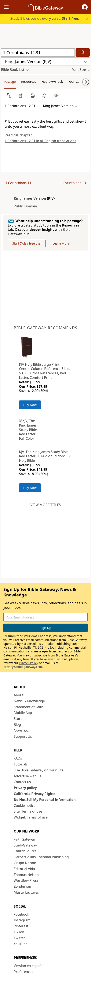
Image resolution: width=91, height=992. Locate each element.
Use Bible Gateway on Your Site (38, 770)
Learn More (60, 243)
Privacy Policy (28, 663)
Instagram (22, 920)
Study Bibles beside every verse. (44, 18)
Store (18, 718)
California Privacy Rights (34, 793)
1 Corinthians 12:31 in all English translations (40, 141)
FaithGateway (25, 839)
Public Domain (25, 206)
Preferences (23, 971)
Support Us (23, 736)
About (18, 695)
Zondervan (22, 886)
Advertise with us (27, 776)
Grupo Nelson (25, 862)
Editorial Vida (24, 868)
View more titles (45, 504)
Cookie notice (25, 805)
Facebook (21, 914)
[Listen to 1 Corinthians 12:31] (56, 95)
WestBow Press (26, 880)
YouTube (21, 944)
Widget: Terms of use (31, 817)
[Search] (83, 52)
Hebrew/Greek (52, 81)
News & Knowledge (29, 701)
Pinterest (21, 926)
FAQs (18, 758)
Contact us (22, 781)
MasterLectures (26, 892)
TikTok (19, 932)
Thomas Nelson (26, 874)
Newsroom (23, 730)
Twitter (19, 938)
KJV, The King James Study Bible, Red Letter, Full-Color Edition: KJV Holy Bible (45, 456)
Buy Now (30, 405)
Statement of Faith (28, 707)
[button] (85, 7)
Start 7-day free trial (26, 243)
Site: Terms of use (28, 811)
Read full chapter (18, 135)
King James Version (30, 198)
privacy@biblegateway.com (22, 667)
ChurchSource (25, 851)
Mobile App (23, 712)
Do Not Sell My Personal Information (45, 799)
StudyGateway (25, 845)
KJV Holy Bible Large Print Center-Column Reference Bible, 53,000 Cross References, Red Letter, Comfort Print (44, 371)
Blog (17, 724)
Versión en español (29, 965)
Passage (10, 81)
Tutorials (21, 764)
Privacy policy (25, 787)
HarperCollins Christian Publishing (41, 857)
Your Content (77, 81)
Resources (28, 81)
